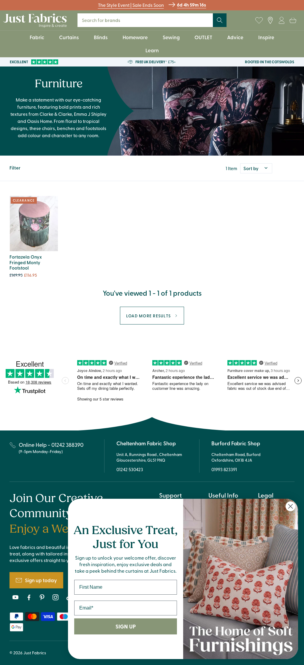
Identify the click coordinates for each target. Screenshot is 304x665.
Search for (105, 20)
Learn (152, 50)
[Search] (220, 20)
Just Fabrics (34, 653)
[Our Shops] (270, 20)
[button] (292, 20)
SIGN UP (125, 626)
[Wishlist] (258, 20)
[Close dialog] (290, 506)
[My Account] (281, 20)
